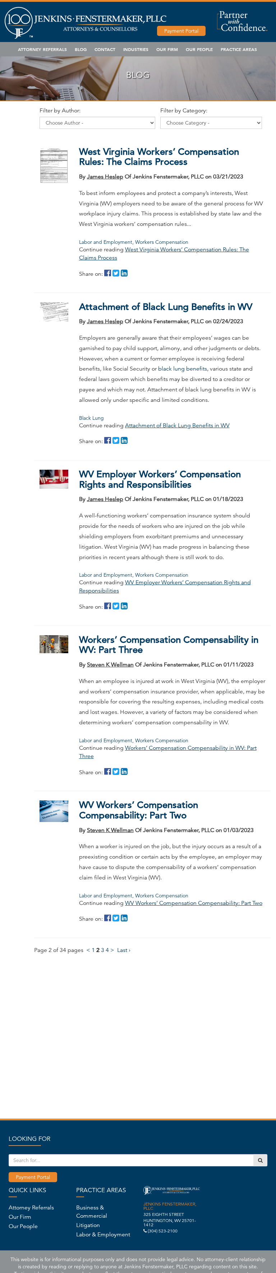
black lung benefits (182, 368)
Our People (199, 49)
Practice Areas (239, 49)
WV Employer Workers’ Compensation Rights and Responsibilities (160, 479)
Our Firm (167, 49)
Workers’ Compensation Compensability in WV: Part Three (168, 645)
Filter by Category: (183, 110)
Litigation (88, 1225)
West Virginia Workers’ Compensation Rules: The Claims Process (159, 157)
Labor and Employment (106, 242)
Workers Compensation (161, 242)
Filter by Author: (60, 110)
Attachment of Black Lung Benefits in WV (165, 306)
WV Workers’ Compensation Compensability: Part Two (138, 810)
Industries (135, 49)
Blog (81, 49)
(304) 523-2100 (163, 1230)
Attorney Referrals (42, 49)
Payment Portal (181, 31)
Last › (123, 950)
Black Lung (91, 418)
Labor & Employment (103, 1234)
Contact (105, 49)
